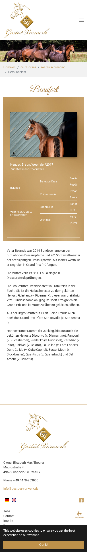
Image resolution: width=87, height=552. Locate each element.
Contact (8, 516)
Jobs (6, 511)
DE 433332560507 (18, 215)
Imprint (8, 520)
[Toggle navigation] (81, 20)
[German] (7, 500)
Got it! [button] (43, 544)
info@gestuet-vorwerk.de (20, 488)
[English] (14, 500)
